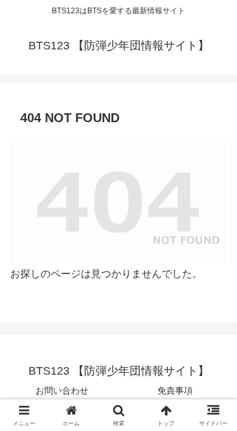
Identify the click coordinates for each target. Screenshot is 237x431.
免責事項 (175, 390)
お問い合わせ (61, 390)
